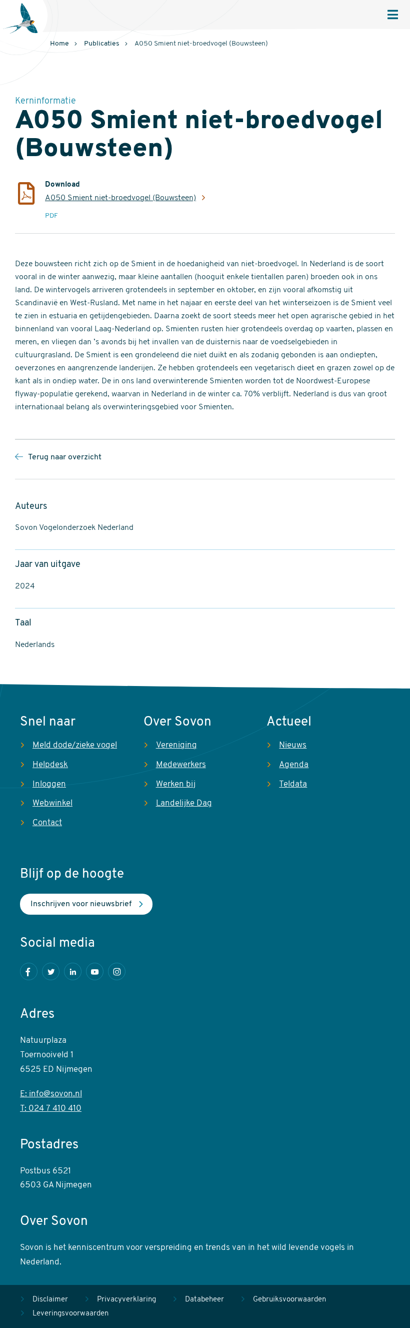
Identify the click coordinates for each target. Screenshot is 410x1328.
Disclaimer (50, 1299)
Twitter (51, 971)
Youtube (95, 971)
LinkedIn (73, 971)
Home (59, 44)
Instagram (117, 971)
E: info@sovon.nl (51, 1094)
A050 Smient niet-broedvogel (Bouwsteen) (120, 198)
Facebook (29, 971)
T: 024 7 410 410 (51, 1108)
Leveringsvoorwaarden (70, 1313)
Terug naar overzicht (65, 457)
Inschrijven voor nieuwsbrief (81, 904)
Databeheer (204, 1299)
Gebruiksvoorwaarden (289, 1299)
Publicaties (102, 44)
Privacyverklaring (126, 1299)
